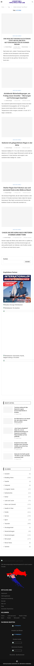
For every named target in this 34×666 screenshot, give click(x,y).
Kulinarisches (18, 493)
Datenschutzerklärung (7, 598)
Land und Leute (18, 500)
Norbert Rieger (8, 46)
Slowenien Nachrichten (7, 608)
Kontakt (3, 601)
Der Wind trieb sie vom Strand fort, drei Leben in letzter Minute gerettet (22, 420)
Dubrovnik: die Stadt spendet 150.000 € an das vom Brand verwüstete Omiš (22, 455)
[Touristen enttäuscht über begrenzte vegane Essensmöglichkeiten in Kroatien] (8, 410)
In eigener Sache (18, 489)
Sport (18, 520)
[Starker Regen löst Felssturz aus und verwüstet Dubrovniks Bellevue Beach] (17, 172)
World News (18, 543)
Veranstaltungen (18, 531)
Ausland (18, 474)
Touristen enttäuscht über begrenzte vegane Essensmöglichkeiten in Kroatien (21, 410)
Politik (18, 512)
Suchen (5, 259)
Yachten (18, 546)
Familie (18, 481)
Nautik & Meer (18, 508)
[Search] (32, 2)
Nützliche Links (6, 590)
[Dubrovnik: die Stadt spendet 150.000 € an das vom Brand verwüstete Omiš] (8, 456)
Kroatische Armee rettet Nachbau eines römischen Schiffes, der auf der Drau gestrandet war (21, 445)
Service (18, 516)
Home (3, 7)
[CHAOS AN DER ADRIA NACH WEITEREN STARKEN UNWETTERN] (17, 217)
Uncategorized (18, 527)
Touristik (18, 523)
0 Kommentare (25, 46)
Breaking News (18, 477)
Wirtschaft (18, 539)
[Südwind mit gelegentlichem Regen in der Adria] (17, 127)
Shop (2, 606)
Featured (18, 485)
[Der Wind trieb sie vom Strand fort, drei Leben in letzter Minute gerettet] (8, 421)
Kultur (18, 497)
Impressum (4, 593)
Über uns (3, 603)
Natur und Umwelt (18, 504)
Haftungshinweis (5, 595)
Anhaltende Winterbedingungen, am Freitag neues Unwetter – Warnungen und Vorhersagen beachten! (17, 96)
